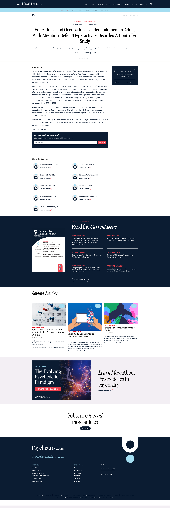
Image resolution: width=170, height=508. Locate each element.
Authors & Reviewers (122, 4)
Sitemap (111, 497)
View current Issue (80, 279)
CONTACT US (36, 478)
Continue (102, 142)
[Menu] (18, 4)
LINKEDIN (77, 476)
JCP (86, 4)
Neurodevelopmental (130, 15)
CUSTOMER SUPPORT (39, 481)
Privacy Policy (39, 495)
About (108, 4)
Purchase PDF (64, 10)
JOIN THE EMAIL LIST (108, 469)
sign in (122, 74)
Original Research (79, 25)
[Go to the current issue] (48, 271)
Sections (104, 10)
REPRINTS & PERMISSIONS (40, 476)
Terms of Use (48, 495)
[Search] (151, 4)
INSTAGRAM (78, 473)
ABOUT (34, 468)
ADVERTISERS (36, 470)
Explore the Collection (104, 390)
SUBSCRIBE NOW (106, 475)
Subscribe (144, 4)
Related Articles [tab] (84, 59)
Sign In (134, 4)
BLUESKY (77, 481)
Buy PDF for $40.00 (125, 71)
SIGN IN (103, 465)
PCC (92, 4)
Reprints (95, 10)
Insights (100, 4)
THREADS (77, 478)
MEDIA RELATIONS (38, 473)
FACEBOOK (78, 470)
